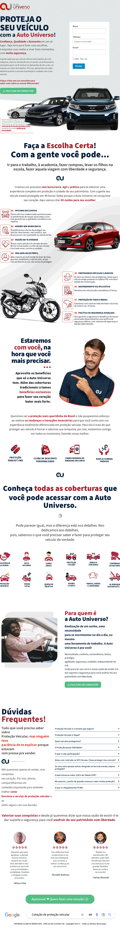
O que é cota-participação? (67, 753)
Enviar (78, 66)
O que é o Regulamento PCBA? (69, 787)
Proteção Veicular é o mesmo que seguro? (74, 728)
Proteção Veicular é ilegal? (67, 735)
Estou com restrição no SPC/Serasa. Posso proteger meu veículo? (85, 760)
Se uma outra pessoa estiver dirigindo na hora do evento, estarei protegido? (85, 767)
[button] (87, 728)
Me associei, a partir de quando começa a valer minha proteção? (85, 781)
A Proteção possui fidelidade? (68, 747)
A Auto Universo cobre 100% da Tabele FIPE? (75, 775)
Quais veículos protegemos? (68, 741)
